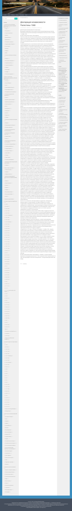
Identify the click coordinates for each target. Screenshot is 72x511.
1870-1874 (7, 270)
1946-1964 (7, 313)
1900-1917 (7, 393)
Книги (26, 14)
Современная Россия (8, 62)
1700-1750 (7, 386)
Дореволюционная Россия (9, 101)
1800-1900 (7, 391)
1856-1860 (7, 263)
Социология (7, 487)
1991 (6, 322)
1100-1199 (7, 210)
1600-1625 (7, 228)
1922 (6, 300)
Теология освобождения (9, 159)
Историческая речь (62, 53)
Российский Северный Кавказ (10, 144)
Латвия (60, 79)
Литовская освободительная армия (11, 119)
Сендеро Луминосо (8, 148)
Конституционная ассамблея (10, 445)
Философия (7, 69)
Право (6, 478)
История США (61, 104)
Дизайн (6, 35)
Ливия (62, 79)
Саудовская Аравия (63, 86)
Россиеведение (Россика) (63, 120)
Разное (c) (7, 58)
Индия (63, 74)
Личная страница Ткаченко (9, 472)
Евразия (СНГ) (7, 434)
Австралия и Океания (8, 416)
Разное (6, 138)
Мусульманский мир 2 (9, 194)
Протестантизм (7, 480)
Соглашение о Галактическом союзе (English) (62, 61)
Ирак (64, 74)
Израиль (6, 189)
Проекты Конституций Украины (10, 408)
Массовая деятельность (63, 44)
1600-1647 (7, 366)
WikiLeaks (6, 80)
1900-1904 (7, 279)
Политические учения (9, 474)
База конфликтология (9, 89)
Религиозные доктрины (9, 485)
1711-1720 (7, 239)
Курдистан (7, 115)
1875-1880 (7, 272)
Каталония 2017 (8, 108)
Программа (22, 14)
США (6, 459)
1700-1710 (7, 237)
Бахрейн (60, 69)
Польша (60, 83)
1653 (6, 380)
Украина (6, 67)
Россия (65, 83)
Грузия (6, 97)
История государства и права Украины (11, 341)
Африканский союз (8, 174)
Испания (60, 75)
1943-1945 (7, 311)
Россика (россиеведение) (9, 60)
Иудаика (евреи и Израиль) (9, 44)
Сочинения (7, 333)
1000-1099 (7, 208)
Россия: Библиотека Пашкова (15, 3)
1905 (6, 281)
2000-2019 (7, 326)
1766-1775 (7, 246)
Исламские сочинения (9, 41)
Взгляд (17, 14)
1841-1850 (7, 259)
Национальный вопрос (63, 22)
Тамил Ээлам (7, 157)
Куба (62, 78)
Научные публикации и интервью (10, 55)
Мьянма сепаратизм (8, 127)
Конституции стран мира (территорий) (11, 413)
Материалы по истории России (10, 331)
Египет (63, 73)
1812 (6, 252)
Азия (6, 85)
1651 (6, 375)
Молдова (65, 80)
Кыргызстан (64, 78)
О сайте (5, 14)
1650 (6, 373)
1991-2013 (7, 406)
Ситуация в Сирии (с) (8, 150)
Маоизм (6, 122)
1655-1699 (7, 384)
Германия (63, 71)
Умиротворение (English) (63, 57)
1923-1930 (7, 302)
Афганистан (64, 68)
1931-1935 (7, 304)
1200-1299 (7, 353)
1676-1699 (7, 235)
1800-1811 (7, 250)
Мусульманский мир (8, 191)
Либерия (6, 117)
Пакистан (62, 82)
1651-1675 (7, 232)
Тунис (59, 87)
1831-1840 (7, 257)
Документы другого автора (9, 99)
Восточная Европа (8, 432)
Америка (6, 171)
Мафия (6, 50)
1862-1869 (7, 268)
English (6, 28)
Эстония (60, 91)
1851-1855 (7, 261)
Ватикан (6, 427)
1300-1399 (7, 217)
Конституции (7, 46)
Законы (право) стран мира (9, 167)
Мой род (12, 14)
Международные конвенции (10, 125)
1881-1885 (7, 274)
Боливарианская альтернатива (10, 91)
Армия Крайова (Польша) (9, 87)
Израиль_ (7, 438)
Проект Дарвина (8, 455)
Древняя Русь (7, 39)
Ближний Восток (8, 425)
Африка (6, 423)
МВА (6, 52)
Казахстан (60, 77)
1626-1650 (7, 230)
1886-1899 (7, 277)
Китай (63, 77)
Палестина (24, 263)
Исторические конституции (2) (10, 443)
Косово (6, 112)
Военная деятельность (63, 55)
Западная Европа (8, 436)
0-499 (6, 204)
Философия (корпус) (8, 489)
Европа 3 (6, 187)
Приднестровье (8, 136)
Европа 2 (6, 185)
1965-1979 (7, 315)
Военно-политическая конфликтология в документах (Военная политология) (10, 78)
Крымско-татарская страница (10, 469)
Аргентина (60, 68)
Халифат (6, 71)
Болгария (62, 69)
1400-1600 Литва (8, 221)
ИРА (6, 106)
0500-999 (6, 206)
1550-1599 (7, 226)
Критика (6, 48)
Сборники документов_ (9, 146)
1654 (6, 382)
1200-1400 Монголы (8, 215)
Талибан (6, 155)
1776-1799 (7, 248)
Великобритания (8, 429)
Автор (9, 14)
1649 (6, 371)
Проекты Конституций (9, 457)
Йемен (65, 75)
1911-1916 (7, 285)
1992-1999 (7, 324)
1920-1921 (7, 298)
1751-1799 (7, 388)
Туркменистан (62, 87)
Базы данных (7, 30)
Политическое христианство (10, 476)
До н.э (6, 329)
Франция (6, 464)
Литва (65, 79)
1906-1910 (7, 283)
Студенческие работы (9, 65)
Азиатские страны (8, 169)
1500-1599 (7, 364)
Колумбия (66, 77)
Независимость (24, 17)
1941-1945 (7, 402)
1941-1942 (7, 309)
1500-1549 (7, 224)
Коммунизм (7, 110)
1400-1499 (7, 219)
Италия (62, 75)
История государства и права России (11, 201)
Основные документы (63, 20)
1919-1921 (7, 397)
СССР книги (7, 335)
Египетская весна (8, 104)
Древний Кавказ (8, 37)
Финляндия (60, 90)
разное (6, 196)
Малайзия (60, 80)
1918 (6, 293)
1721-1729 (7, 241)
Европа (6, 180)
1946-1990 (7, 404)
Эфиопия (6, 165)
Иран (66, 74)
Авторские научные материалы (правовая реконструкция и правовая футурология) (10, 25)
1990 (6, 320)
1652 (6, 377)
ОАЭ (60, 82)
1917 (6, 288)
